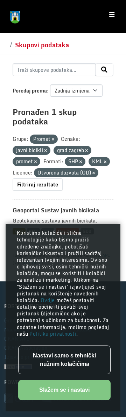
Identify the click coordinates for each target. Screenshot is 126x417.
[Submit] (104, 69)
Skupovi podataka (42, 45)
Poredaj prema (30, 91)
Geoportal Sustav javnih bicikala (56, 210)
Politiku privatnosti (52, 334)
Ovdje (48, 300)
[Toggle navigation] (112, 15)
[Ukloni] (53, 139)
